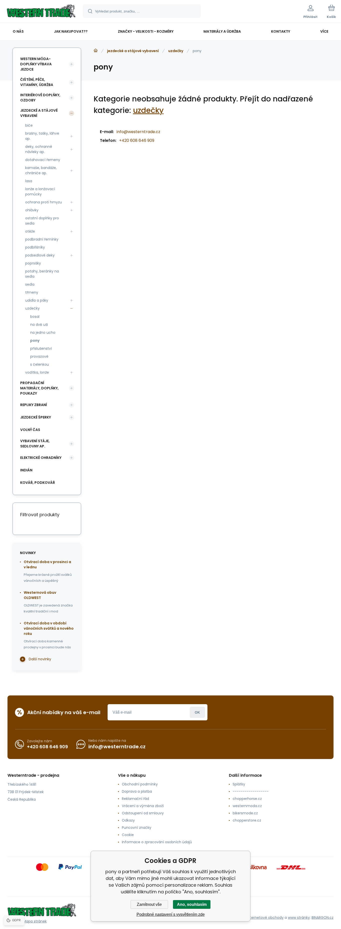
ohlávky (31, 210)
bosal (34, 316)
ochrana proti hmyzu (43, 202)
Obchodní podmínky (140, 784)
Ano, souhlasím (192, 904)
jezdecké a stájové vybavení (133, 50)
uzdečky (175, 50)
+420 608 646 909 (136, 140)
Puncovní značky (136, 827)
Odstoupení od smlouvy (143, 813)
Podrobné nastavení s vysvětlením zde (171, 914)
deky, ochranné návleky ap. (38, 149)
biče (29, 125)
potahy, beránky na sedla (42, 274)
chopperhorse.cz (247, 798)
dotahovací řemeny (42, 159)
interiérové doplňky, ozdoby (40, 97)
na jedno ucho (42, 332)
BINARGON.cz (323, 917)
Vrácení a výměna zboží (143, 805)
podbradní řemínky (41, 239)
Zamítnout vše (149, 904)
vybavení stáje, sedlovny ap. (35, 443)
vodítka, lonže (37, 372)
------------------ (251, 791)
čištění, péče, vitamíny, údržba (36, 82)
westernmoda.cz (247, 805)
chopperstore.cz (247, 820)
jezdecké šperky (35, 417)
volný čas (30, 429)
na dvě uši (39, 324)
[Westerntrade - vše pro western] (96, 51)
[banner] (41, 11)
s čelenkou (39, 364)
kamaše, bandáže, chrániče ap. (41, 170)
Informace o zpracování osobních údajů (157, 842)
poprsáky (33, 263)
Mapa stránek (35, 921)
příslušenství (41, 348)
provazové (39, 356)
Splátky (239, 784)
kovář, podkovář (37, 482)
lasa (28, 180)
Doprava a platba (137, 791)
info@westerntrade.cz (138, 132)
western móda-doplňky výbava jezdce (36, 64)
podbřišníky (35, 247)
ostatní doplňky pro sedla (42, 221)
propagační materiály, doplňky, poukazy (39, 388)
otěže (30, 231)
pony (34, 340)
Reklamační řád (135, 798)
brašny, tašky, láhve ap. (42, 136)
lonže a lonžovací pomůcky (40, 191)
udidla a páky (36, 300)
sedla (29, 284)
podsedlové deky (40, 255)
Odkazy (128, 820)
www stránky (299, 917)
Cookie (128, 834)
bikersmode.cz (245, 813)
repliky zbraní (33, 404)
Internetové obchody (265, 917)
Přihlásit (197, 712)
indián (26, 470)
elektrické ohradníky (40, 457)
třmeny (31, 292)
